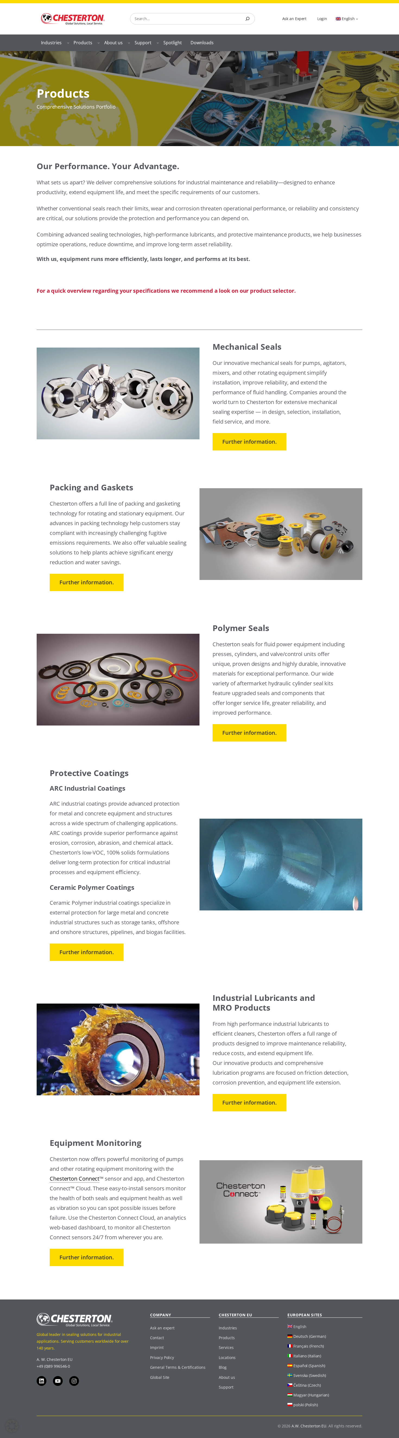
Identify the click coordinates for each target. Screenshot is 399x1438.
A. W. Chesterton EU (54, 1359)
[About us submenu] (129, 43)
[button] (12, 1426)
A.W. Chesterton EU (309, 1425)
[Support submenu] (158, 43)
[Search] (247, 18)
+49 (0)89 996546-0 (53, 1366)
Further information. (249, 441)
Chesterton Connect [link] (74, 1178)
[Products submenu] (98, 43)
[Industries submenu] (68, 43)
